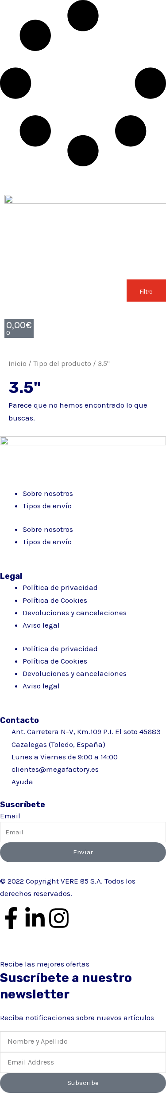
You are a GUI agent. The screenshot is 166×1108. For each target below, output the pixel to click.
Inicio (17, 364)
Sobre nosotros (48, 493)
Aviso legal (41, 625)
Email (10, 815)
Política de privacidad (60, 587)
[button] (146, 290)
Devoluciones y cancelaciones (75, 612)
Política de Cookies (55, 600)
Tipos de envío (47, 505)
